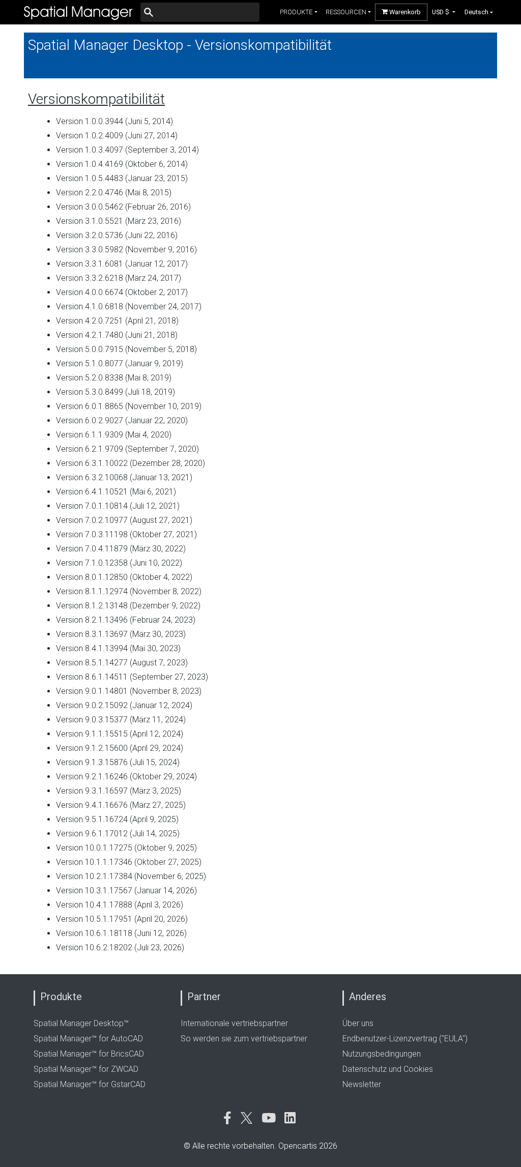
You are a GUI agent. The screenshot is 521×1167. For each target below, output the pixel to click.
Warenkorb (404, 12)
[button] (443, 12)
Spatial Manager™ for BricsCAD (89, 1054)
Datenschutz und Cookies (387, 1069)
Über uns (357, 1023)
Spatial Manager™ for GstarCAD (90, 1084)
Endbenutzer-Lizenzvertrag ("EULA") (405, 1038)
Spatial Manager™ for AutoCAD (88, 1038)
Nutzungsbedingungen (381, 1054)
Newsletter (361, 1084)
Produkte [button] (296, 12)
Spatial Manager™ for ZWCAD (86, 1069)
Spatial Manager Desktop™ (81, 1023)
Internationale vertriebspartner (234, 1023)
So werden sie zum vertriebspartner (244, 1038)
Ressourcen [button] (346, 12)
